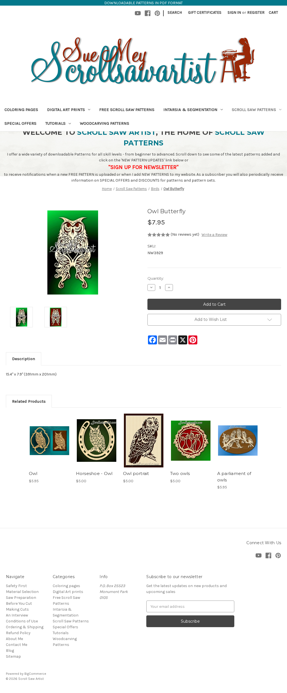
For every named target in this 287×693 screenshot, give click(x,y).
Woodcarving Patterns (104, 123)
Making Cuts (17, 609)
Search (175, 12)
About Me (14, 638)
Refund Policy (18, 633)
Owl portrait (136, 473)
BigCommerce (35, 674)
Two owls (180, 473)
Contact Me (16, 644)
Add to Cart (49, 445)
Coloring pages (21, 109)
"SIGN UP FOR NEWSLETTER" (143, 167)
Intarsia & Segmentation (190, 109)
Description (23, 358)
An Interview (17, 615)
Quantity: (155, 278)
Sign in (234, 12)
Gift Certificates (204, 12)
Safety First (16, 585)
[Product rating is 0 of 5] (158, 235)
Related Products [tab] (29, 401)
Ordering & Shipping (24, 627)
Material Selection (22, 591)
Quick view (49, 436)
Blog (10, 650)
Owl (33, 473)
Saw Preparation (21, 597)
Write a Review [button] (214, 234)
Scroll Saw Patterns (254, 109)
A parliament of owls (234, 477)
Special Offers (20, 123)
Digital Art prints (66, 109)
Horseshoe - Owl (94, 473)
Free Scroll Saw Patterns (126, 109)
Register (256, 12)
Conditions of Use (22, 621)
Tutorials (55, 123)
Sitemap (13, 656)
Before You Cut (19, 603)
